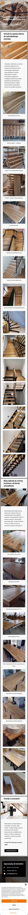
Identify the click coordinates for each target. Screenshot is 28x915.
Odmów (14, 905)
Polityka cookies (13, 912)
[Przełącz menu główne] (25, 3)
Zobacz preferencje (14, 909)
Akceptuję (14, 901)
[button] (26, 884)
